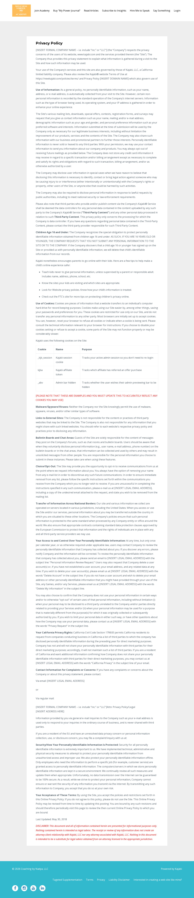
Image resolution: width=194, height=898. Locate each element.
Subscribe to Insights (114, 10)
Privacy (101, 879)
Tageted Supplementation (67, 879)
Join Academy (42, 10)
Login (177, 10)
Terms (89, 879)
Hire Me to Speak (140, 10)
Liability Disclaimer (119, 879)
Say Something (161, 10)
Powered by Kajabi (171, 868)
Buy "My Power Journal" (66, 10)
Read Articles (91, 10)
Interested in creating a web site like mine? (158, 879)
